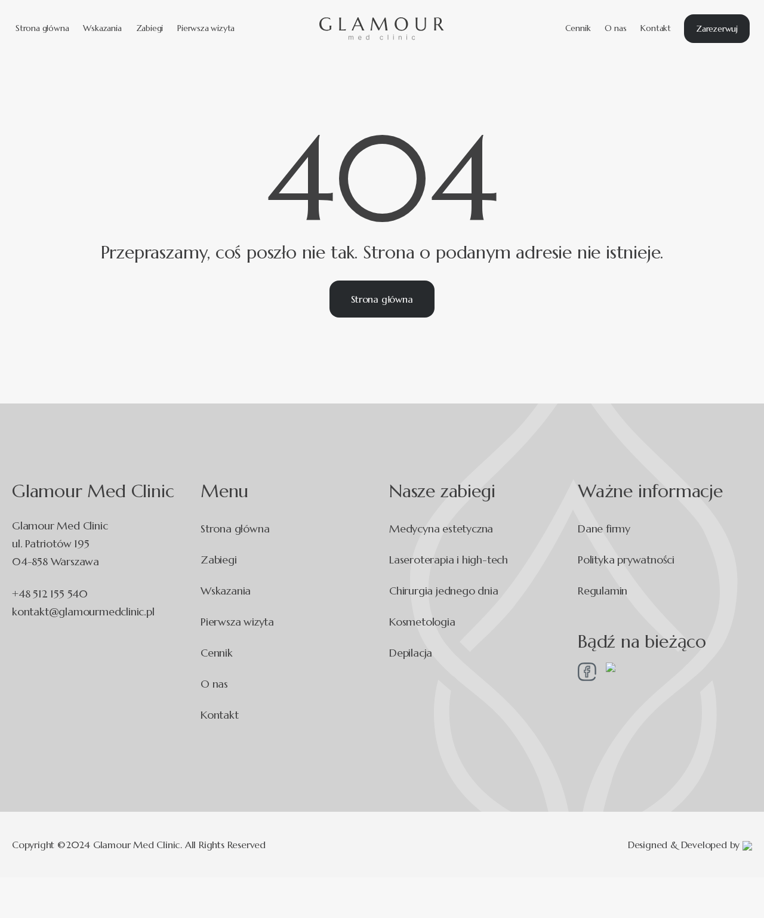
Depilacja (410, 653)
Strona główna (42, 28)
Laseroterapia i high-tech (448, 559)
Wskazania (102, 28)
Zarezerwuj (717, 28)
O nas (615, 28)
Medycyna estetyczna (441, 528)
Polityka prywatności (626, 559)
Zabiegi (150, 28)
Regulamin (602, 590)
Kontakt (655, 28)
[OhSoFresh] (747, 844)
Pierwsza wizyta (206, 28)
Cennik (578, 28)
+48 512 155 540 (50, 593)
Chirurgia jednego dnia (443, 590)
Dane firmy (604, 528)
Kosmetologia (422, 622)
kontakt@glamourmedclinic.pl (83, 611)
